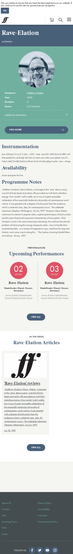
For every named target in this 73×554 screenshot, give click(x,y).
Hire (4, 515)
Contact (6, 509)
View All (36, 317)
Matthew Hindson (35, 92)
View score (15, 129)
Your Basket (52, 20)
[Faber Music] (5, 20)
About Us (6, 503)
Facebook (32, 550)
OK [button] (5, 10)
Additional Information (16, 115)
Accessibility (44, 509)
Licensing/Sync (9, 521)
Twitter (39, 550)
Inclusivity (42, 515)
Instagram (55, 550)
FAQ (4, 527)
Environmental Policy (48, 521)
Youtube (47, 550)
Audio (5, 534)
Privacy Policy (45, 503)
